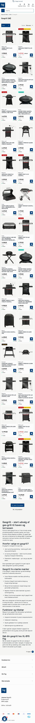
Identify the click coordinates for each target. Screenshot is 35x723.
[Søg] (3, 10)
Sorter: (23, 25)
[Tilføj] (14, 55)
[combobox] (19, 10)
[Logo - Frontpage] (9, 5)
